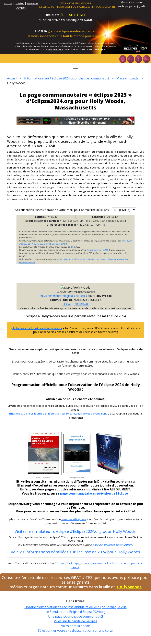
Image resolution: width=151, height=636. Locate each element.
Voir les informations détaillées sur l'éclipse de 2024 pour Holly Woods (75, 552)
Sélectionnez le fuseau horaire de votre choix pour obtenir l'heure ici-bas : (63, 210)
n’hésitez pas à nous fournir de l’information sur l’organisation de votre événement (58, 413)
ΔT (72, 246)
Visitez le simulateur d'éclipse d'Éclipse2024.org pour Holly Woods (75, 531)
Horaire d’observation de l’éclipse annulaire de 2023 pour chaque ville (76, 607)
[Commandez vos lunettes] (130, 58)
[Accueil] (122, 58)
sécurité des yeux (55, 49)
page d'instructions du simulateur (112, 545)
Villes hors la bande (75, 626)
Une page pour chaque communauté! (75, 616)
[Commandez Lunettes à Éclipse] (75, 120)
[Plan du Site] (138, 58)
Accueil (21, 8)
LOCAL (67, 304)
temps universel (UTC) (97, 250)
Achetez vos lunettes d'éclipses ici (37, 328)
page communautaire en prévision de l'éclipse (94, 493)
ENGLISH (8, 3)
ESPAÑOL (20, 3)
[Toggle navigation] (75, 68)
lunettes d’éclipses (73, 519)
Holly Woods (129, 587)
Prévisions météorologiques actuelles (63, 296)
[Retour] (146, 58)
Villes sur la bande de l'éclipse (75, 621)
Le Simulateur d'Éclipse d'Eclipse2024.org (75, 612)
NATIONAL (82, 304)
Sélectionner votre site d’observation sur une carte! (75, 630)
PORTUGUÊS (32, 3)
